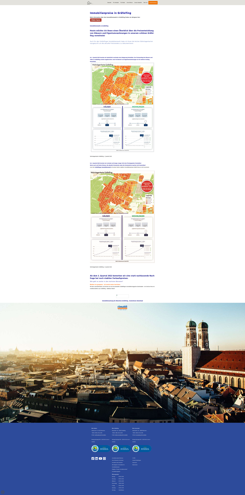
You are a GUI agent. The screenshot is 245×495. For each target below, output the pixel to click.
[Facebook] (93, 459)
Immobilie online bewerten (117, 462)
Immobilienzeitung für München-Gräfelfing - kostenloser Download (122, 300)
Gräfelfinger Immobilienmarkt (103, 167)
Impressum (134, 462)
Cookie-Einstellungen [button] (136, 460)
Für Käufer (123, 2)
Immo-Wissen (130, 2)
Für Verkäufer (116, 2)
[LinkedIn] (96, 459)
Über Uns (145, 2)
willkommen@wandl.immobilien (121, 435)
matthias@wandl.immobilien (100, 435)
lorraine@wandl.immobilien (140, 435)
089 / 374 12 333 (98, 432)
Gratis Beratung (153, 2)
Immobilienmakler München (117, 458)
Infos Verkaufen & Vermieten (117, 460)
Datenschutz (134, 464)
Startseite (109, 2)
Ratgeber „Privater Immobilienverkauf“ (119, 469)
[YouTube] (101, 459)
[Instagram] (104, 459)
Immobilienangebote (116, 471)
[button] (3, 492)
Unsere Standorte (138, 2)
